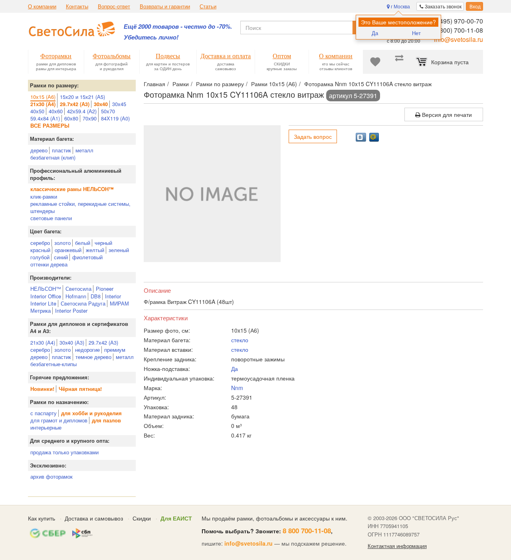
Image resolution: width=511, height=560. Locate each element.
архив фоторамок (51, 476)
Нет (416, 33)
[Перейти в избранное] (375, 62)
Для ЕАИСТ (176, 518)
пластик (61, 150)
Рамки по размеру (220, 84)
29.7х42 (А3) (103, 342)
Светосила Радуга (83, 303)
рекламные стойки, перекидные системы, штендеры (80, 207)
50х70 (108, 111)
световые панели (51, 218)
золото (62, 242)
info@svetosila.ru (458, 39)
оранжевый (68, 250)
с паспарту (43, 413)
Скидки (142, 518)
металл (84, 150)
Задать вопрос (313, 136)
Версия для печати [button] (446, 114)
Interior (113, 296)
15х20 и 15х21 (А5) (82, 97)
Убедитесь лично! (151, 37)
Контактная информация (397, 546)
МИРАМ (119, 303)
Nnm (237, 388)
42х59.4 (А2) (82, 111)
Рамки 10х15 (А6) (274, 84)
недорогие (87, 349)
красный (40, 250)
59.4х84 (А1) (45, 118)
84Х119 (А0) (115, 118)
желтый (95, 250)
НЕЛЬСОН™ (45, 288)
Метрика (40, 310)
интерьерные (45, 427)
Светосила (78, 288)
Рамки (180, 84)
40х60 (56, 111)
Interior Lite (43, 303)
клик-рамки (43, 196)
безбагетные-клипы (53, 364)
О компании (42, 6)
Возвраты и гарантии (165, 6)
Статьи (208, 6)
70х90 (90, 118)
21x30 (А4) (42, 342)
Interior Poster (71, 310)
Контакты (77, 6)
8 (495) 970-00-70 (457, 21)
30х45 (119, 104)
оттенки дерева (48, 264)
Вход (474, 6)
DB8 (96, 296)
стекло (239, 340)
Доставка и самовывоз (94, 518)
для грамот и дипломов (58, 420)
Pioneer (104, 288)
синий (61, 257)
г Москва (400, 6)
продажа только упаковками (64, 452)
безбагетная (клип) (52, 157)
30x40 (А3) (71, 342)
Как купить (41, 518)
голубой (40, 257)
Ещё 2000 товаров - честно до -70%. (178, 26)
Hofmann (75, 296)
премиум (114, 349)
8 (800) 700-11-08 (457, 30)
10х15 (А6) (42, 97)
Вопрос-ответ (114, 6)
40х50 (37, 111)
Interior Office (45, 296)
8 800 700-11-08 (307, 530)
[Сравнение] (399, 62)
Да (375, 33)
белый (82, 242)
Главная (154, 84)
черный (103, 242)
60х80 (71, 118)
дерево (39, 150)
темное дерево (93, 357)
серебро (40, 242)
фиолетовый (87, 257)
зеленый (119, 250)
